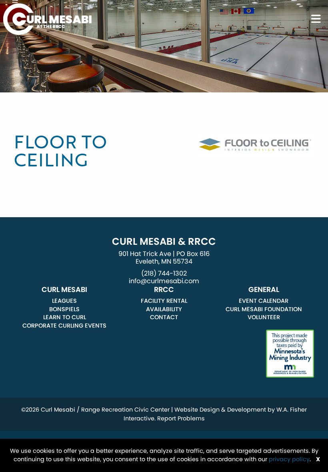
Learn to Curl (64, 317)
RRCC (164, 289)
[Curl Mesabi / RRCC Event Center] (47, 19)
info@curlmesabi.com (164, 281)
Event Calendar (263, 301)
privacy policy (289, 459)
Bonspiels (64, 309)
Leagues (64, 301)
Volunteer (264, 317)
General (263, 289)
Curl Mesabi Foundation (264, 309)
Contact (164, 317)
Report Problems (181, 418)
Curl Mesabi (64, 289)
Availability (164, 309)
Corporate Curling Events (64, 326)
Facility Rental (164, 301)
